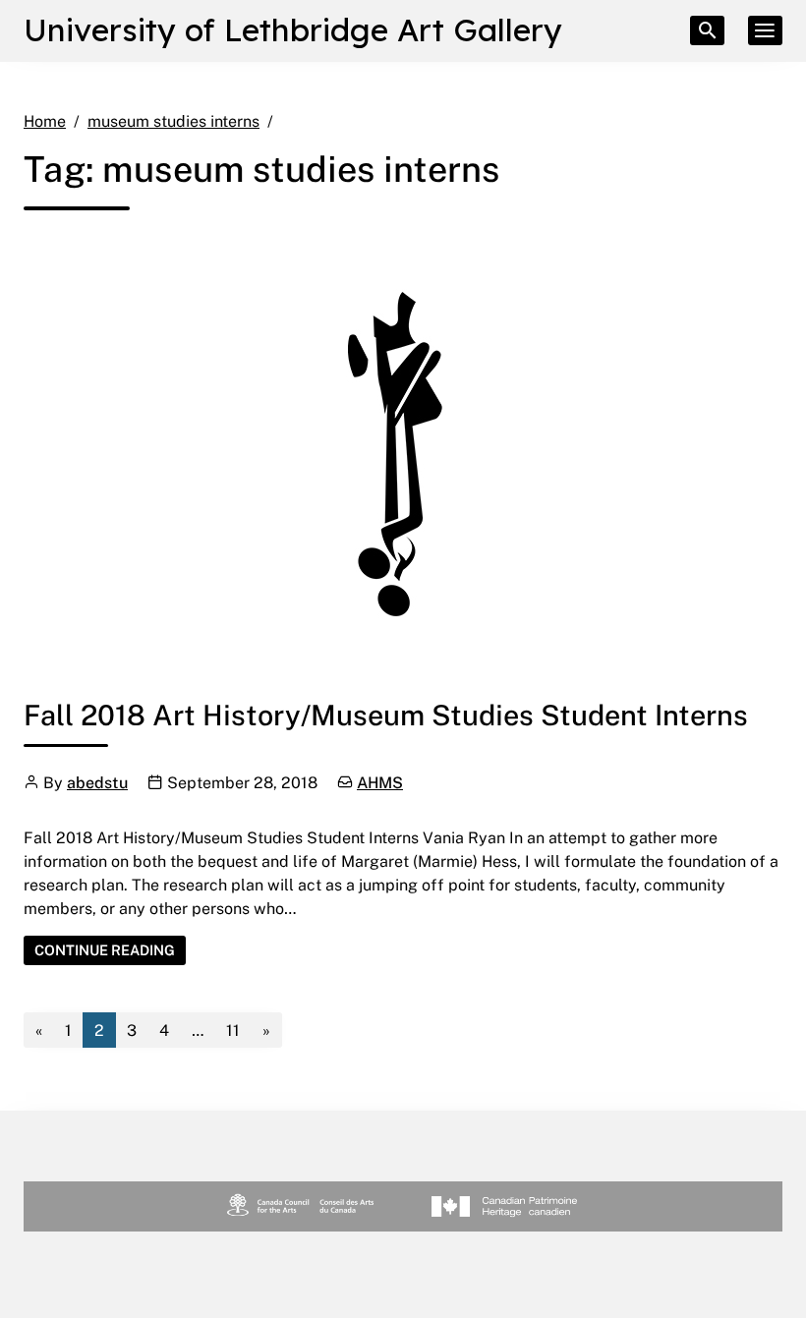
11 (233, 1030)
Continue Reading (110, 949)
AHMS (380, 782)
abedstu (97, 782)
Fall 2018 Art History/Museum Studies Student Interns (386, 714)
